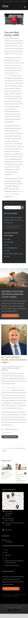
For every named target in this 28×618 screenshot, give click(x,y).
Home (5, 202)
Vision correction (6, 387)
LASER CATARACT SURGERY (12, 565)
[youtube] (18, 610)
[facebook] (9, 610)
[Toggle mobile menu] (25, 7)
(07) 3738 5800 (8, 542)
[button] (3, 473)
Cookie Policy (9, 607)
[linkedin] (12, 610)
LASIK (8, 202)
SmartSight (10, 242)
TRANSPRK (8, 555)
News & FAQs (8, 530)
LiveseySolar (19, 607)
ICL (8, 245)
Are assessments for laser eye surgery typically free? (21, 466)
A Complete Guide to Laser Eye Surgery (7, 466)
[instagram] (15, 610)
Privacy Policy (22, 605)
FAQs (8, 256)
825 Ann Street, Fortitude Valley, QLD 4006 (9, 513)
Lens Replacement (12, 248)
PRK (8, 251)
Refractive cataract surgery (15, 253)
